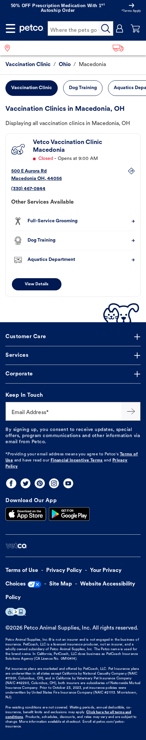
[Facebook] (11, 483)
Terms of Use (21, 570)
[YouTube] (68, 483)
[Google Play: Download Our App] (69, 514)
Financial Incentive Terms (77, 460)
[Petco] (31, 28)
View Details (37, 284)
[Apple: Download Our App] (25, 514)
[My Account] (119, 28)
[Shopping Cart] (135, 28)
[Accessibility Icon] (15, 612)
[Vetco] (16, 546)
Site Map (60, 584)
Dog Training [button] (83, 87)
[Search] (105, 28)
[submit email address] (131, 411)
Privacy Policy (64, 570)
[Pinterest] (39, 483)
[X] (25, 483)
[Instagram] (54, 483)
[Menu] (10, 28)
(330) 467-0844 (28, 188)
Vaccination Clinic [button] (31, 87)
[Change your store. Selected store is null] (10, 48)
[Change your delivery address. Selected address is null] (127, 48)
